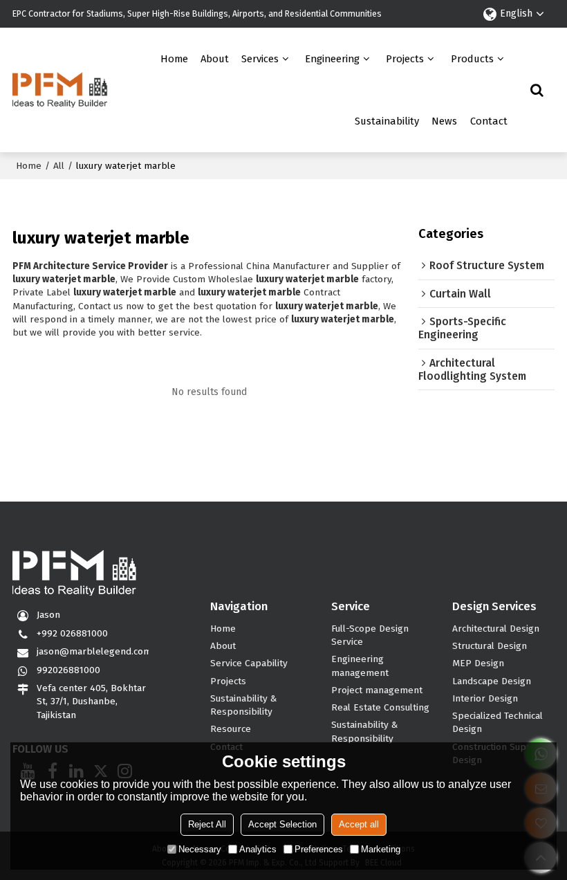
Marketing (380, 849)
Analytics (258, 849)
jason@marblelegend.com (94, 651)
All (58, 166)
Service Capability (249, 663)
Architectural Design (495, 628)
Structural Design (489, 646)
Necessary (199, 849)
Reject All (207, 824)
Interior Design (485, 698)
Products (472, 59)
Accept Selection (282, 824)
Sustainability (387, 121)
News (444, 121)
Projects (405, 59)
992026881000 (68, 670)
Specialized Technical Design (497, 722)
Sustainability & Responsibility (243, 705)
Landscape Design (491, 681)
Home (174, 59)
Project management (376, 690)
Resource (230, 729)
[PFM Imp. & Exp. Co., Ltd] (60, 90)
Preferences (319, 849)
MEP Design (478, 663)
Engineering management (360, 665)
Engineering (332, 59)
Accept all (359, 824)
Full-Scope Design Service (370, 635)
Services (260, 59)
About (215, 59)
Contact (489, 121)
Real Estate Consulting (380, 707)
